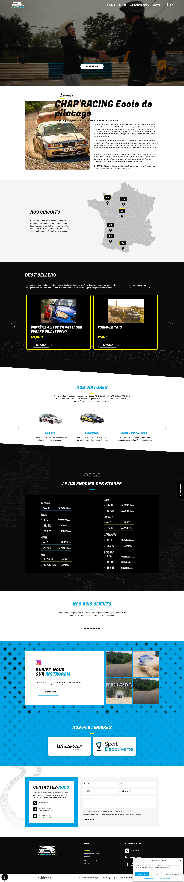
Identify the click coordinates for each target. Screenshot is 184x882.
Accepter (141, 874)
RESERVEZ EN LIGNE (91, 853)
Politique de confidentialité (163, 878)
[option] (58, 322)
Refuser (157, 874)
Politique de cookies (149, 878)
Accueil (111, 5)
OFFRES (87, 857)
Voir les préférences (173, 874)
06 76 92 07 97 (43, 803)
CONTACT (87, 863)
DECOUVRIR (41, 345)
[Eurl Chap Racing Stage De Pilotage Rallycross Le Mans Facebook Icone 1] (167, 4)
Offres (123, 5)
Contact (157, 5)
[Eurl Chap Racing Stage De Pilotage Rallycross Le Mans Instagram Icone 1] (171, 4)
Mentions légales (107, 878)
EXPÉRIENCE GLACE (139, 5)
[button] (180, 860)
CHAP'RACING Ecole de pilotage (87, 878)
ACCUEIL (87, 850)
